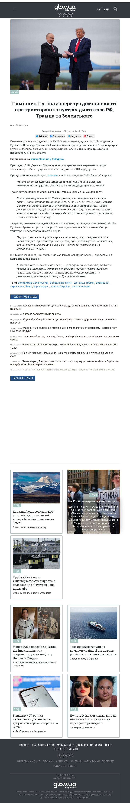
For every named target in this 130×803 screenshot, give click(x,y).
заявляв (53, 175)
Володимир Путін (61, 282)
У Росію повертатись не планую (35, 313)
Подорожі (96, 745)
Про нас (48, 761)
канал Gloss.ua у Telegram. (47, 159)
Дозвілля (82, 745)
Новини (24, 745)
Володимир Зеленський (33, 282)
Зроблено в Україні (66, 749)
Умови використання (85, 761)
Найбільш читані (23, 378)
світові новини (81, 286)
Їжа (34, 745)
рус (99, 9)
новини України (60, 286)
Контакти (62, 761)
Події (14, 91)
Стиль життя (46, 745)
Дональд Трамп (84, 282)
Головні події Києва (25, 296)
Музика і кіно (65, 745)
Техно (108, 745)
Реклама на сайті (29, 761)
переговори (40, 286)
